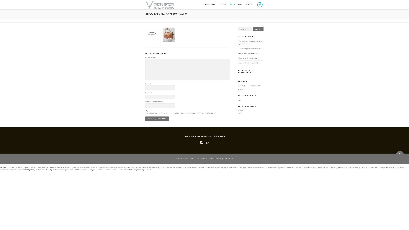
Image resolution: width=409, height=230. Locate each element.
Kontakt (250, 4)
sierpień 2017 (242, 89)
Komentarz (150, 58)
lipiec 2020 (241, 86)
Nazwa (148, 84)
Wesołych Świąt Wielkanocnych (248, 53)
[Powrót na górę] (400, 153)
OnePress (212, 158)
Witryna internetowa (154, 102)
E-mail (148, 93)
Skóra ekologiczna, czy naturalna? (249, 49)
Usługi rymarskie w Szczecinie (248, 58)
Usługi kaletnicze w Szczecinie (248, 63)
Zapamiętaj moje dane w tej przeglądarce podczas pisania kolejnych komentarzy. (180, 113)
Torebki (240, 110)
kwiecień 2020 (256, 86)
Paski (240, 114)
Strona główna (210, 4)
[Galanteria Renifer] (201, 142)
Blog (240, 4)
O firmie (223, 4)
